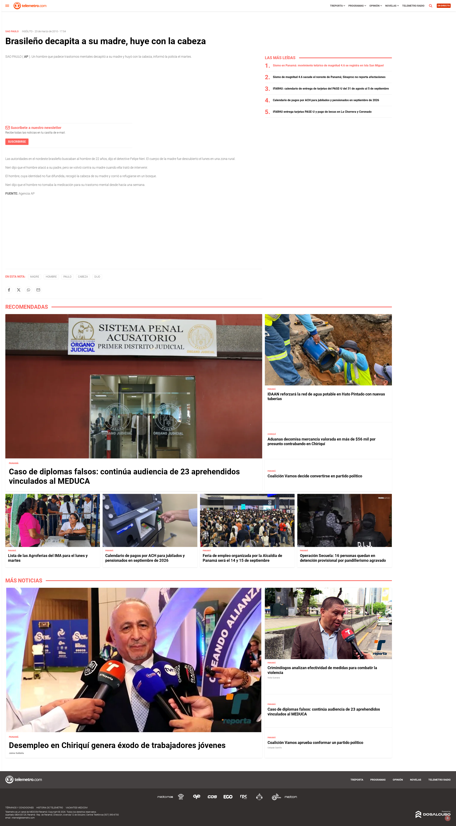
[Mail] (38, 290)
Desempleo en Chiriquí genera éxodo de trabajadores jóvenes (117, 745)
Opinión (374, 5)
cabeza (83, 276)
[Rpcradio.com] (244, 799)
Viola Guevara (274, 678)
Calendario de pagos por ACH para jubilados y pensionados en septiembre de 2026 (326, 100)
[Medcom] (291, 799)
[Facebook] (9, 290)
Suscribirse (17, 141)
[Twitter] (18, 290)
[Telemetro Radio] (275, 799)
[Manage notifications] (447, 818)
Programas (356, 5)
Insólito (27, 31)
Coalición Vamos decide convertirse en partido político (315, 476)
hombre (51, 276)
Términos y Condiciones (19, 807)
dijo (97, 276)
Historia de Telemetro (49, 807)
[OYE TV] (196, 799)
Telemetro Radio (413, 5)
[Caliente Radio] (259, 799)
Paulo (67, 276)
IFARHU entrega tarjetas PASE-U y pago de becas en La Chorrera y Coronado (322, 111)
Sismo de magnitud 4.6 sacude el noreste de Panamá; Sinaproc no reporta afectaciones (329, 77)
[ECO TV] (228, 799)
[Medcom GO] (165, 799)
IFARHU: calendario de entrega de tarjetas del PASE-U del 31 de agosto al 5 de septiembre (331, 88)
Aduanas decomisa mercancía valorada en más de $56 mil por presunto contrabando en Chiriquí (321, 441)
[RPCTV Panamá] (181, 799)
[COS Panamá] (212, 799)
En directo (444, 5)
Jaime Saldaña (16, 753)
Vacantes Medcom (76, 807)
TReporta (336, 5)
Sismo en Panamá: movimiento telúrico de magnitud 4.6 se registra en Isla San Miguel (328, 65)
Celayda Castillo (275, 748)
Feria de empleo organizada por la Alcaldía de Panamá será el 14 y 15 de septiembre (242, 557)
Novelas (391, 5)
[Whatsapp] (28, 290)
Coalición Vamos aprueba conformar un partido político (315, 742)
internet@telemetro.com (23, 818)
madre (34, 276)
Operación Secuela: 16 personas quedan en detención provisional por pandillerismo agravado (343, 557)
